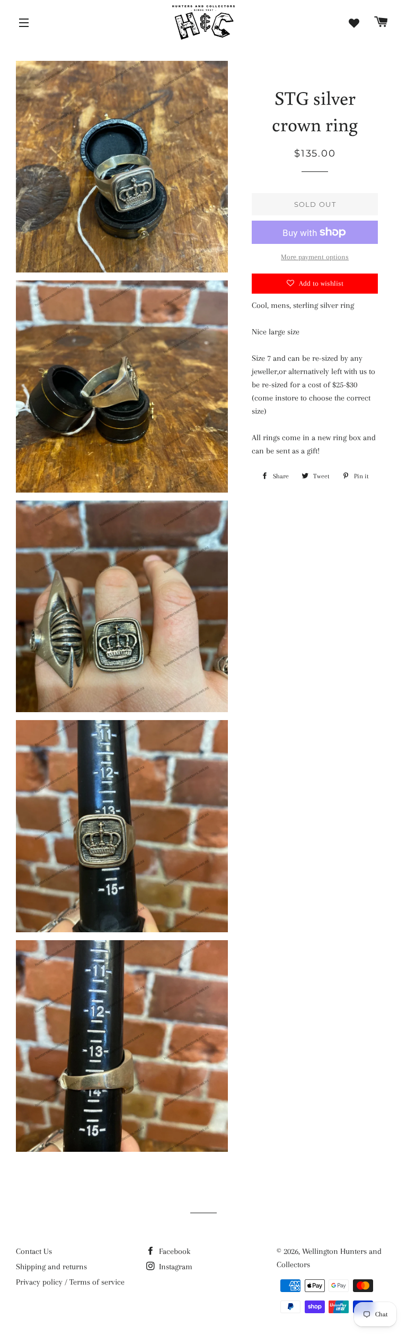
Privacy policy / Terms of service (70, 1282)
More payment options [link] (315, 257)
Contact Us (34, 1251)
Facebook (173, 1251)
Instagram (174, 1266)
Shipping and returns (51, 1266)
